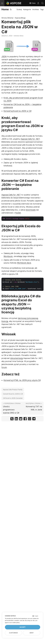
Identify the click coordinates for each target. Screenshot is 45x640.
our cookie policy (14, 622)
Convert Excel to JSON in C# (13, 394)
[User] (38, 3)
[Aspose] (14, 3)
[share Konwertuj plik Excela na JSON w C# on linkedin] (16, 419)
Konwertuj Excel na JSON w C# (17, 111)
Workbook (8, 256)
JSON (4, 56)
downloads (31, 210)
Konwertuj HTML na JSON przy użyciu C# (22, 380)
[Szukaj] (42, 3)
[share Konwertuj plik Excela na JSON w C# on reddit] (20, 419)
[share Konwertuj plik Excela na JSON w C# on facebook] (25, 419)
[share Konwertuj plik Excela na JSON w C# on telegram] (33, 419)
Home (5, 9)
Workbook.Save (24, 263)
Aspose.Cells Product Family (12, 389)
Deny (32, 633)
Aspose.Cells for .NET (30, 139)
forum (4, 367)
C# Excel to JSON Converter (13, 398)
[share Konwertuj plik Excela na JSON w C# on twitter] (12, 419)
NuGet (18, 213)
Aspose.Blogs (20, 18)
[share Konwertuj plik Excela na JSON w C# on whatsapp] (29, 419)
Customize (13, 633)
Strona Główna (7, 18)
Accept (23, 627)
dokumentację (16, 358)
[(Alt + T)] (11, 9)
